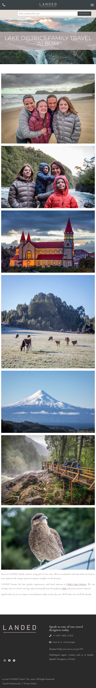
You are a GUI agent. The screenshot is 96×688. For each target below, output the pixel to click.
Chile (63, 588)
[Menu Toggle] (92, 5)
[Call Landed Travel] (3, 4)
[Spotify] (14, 660)
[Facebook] (9, 660)
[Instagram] (4, 660)
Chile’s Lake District (76, 584)
